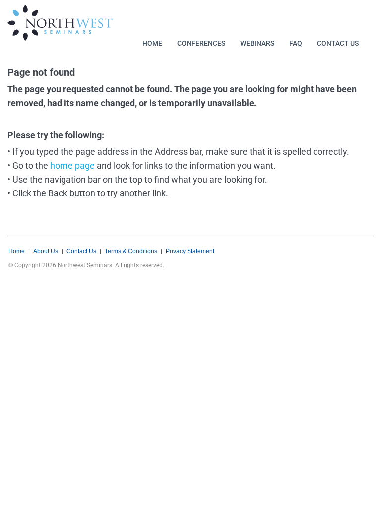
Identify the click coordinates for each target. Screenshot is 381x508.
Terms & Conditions (131, 251)
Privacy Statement (190, 251)
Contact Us (338, 43)
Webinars (257, 43)
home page (72, 165)
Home (152, 43)
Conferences (201, 43)
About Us (45, 251)
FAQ (295, 43)
